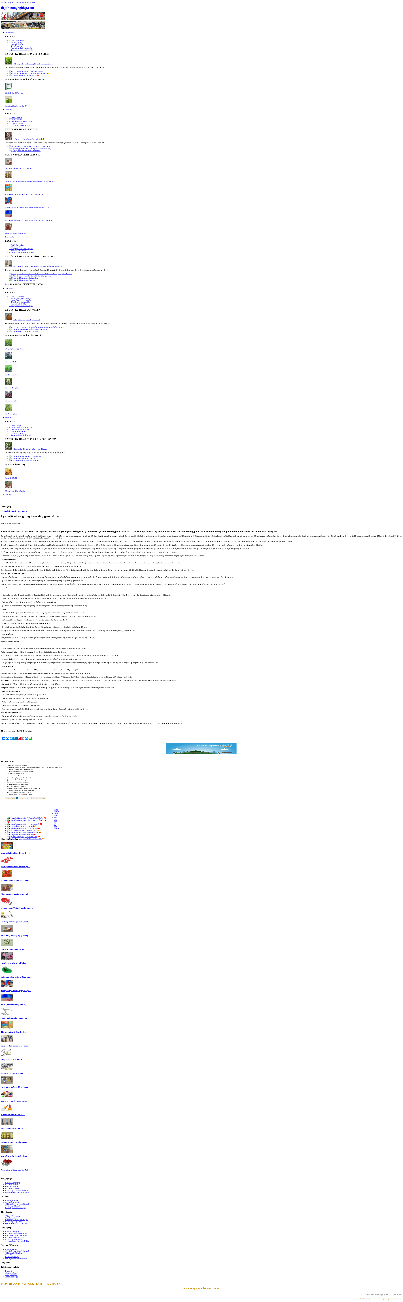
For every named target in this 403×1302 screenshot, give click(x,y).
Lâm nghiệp (9, 288)
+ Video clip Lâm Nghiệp (17, 304)
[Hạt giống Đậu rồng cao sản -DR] (8, 102)
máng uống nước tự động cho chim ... (17, 908)
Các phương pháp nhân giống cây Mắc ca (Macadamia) (20, 790)
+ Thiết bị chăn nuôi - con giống (20, 125)
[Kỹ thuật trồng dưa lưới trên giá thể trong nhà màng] (8, 449)
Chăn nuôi (8, 109)
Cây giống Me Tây (11, 362)
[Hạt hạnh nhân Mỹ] (8, 474)
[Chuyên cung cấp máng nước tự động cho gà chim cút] (23, 20)
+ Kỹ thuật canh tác (15, 42)
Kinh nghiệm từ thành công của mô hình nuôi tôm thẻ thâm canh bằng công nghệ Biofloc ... (41, 274)
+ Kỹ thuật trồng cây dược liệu (19, 302)
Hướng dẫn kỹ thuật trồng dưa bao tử (24, 75)
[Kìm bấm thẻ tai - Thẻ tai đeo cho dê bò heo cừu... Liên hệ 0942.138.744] (23, 29)
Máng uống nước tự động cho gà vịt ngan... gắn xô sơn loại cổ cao (27, 207)
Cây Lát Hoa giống (11, 375)
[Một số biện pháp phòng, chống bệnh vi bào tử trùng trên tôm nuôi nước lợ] (8, 266)
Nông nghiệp (9, 32)
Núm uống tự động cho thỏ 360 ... (15, 1170)
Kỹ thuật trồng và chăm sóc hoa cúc (23, 458)
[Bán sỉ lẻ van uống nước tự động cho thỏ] (7, 945)
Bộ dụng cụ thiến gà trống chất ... (15, 922)
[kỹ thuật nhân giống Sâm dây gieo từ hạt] (8, 320)
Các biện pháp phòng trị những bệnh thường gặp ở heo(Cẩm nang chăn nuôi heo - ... (25, 837)
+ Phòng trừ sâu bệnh (16, 44)
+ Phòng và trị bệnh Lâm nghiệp (20, 300)
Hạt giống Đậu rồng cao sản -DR (16, 106)
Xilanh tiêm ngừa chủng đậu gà (15, 233)
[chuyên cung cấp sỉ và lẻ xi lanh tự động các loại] (7, 959)
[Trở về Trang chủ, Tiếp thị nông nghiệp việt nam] (18, 2)
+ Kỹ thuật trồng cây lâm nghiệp (20, 298)
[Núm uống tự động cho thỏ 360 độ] (7, 1166)
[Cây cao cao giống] (8, 397)
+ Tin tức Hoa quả (15, 426)
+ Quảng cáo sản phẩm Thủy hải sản (21, 252)
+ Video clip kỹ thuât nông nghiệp (20, 48)
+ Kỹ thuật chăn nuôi (16, 119)
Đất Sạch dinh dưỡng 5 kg (14, 93)
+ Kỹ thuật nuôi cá (15, 247)
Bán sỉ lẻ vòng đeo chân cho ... (14, 1101)
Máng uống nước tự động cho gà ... (16, 991)
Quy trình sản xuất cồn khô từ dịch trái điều (17, 784)
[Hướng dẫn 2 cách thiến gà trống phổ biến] (8, 139)
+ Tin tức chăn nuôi (15, 118)
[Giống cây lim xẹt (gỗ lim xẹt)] (8, 345)
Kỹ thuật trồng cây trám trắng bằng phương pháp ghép (20, 771)
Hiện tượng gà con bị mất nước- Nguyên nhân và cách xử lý (31, 149)
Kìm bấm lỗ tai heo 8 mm (12, 1073)
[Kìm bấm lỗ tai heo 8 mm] (7, 1069)
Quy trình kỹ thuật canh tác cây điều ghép (17, 780)
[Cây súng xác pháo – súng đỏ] (8, 487)
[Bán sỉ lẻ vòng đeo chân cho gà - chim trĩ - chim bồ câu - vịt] (7, 1097)
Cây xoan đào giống (11, 388)
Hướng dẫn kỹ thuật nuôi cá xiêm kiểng (24, 278)
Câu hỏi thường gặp (11, 1277)
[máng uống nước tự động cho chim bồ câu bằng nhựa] (7, 904)
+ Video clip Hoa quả (16, 433)
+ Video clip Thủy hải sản (17, 251)
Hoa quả (8, 417)
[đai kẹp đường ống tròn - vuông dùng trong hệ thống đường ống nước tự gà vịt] (8, 178)
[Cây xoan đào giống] (8, 384)
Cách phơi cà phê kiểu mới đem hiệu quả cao (18, 782)
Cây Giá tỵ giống (10, 414)
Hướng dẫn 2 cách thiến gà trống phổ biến (27, 139)
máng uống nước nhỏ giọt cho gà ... (16, 880)
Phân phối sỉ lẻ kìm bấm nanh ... (15, 1018)
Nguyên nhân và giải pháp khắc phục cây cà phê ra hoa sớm (21, 778)
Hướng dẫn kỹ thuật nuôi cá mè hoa (23, 280)
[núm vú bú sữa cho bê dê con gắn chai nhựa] (7, 1110)
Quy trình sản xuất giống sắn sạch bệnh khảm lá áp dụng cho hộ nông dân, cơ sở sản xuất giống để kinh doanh (34, 767)
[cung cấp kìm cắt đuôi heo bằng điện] (7, 1042)
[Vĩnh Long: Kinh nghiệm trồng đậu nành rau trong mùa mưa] (8, 64)
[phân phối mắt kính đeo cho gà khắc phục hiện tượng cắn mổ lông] (7, 862)
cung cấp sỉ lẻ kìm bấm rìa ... (13, 1059)
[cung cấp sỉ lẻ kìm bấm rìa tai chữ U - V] (7, 1055)
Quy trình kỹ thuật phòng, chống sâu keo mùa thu (27, 71)
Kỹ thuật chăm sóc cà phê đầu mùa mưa (24, 331)
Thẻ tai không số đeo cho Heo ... (15, 1032)
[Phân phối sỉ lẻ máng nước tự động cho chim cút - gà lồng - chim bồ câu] (8, 217)
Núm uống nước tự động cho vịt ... (16, 935)
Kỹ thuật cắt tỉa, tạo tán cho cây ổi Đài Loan (26, 456)
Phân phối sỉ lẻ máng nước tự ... (14, 1004)
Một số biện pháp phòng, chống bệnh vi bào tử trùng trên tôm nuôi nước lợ (37, 266)
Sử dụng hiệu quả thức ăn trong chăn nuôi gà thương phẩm (30, 146)
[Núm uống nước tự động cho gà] (7, 1083)
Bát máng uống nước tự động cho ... (16, 977)
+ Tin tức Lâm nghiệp (16, 296)
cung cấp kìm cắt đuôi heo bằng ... (16, 1046)
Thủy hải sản (9, 237)
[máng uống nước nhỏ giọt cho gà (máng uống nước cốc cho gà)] (7, 876)
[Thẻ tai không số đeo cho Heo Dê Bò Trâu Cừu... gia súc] (8, 191)
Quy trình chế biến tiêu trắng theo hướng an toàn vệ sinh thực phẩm (23, 788)
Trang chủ (8, 1271)
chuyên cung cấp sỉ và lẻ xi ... (13, 963)
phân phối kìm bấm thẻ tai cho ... (15, 853)
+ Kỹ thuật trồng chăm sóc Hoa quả (21, 427)
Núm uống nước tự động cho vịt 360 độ (18, 168)
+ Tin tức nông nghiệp (16, 40)
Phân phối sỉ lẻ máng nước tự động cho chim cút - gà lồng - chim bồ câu (29, 220)
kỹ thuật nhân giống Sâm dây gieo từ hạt (26, 320)
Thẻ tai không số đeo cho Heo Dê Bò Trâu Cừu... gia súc (24, 194)
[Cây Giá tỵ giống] (8, 410)
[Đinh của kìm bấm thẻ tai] (7, 1124)
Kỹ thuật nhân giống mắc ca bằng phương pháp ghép (29, 329)
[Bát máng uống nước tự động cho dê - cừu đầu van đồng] (7, 973)
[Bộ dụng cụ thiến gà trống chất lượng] (7, 918)
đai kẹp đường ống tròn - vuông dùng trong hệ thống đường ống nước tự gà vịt (31, 181)
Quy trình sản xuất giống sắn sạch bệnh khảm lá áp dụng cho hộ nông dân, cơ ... (38, 327)
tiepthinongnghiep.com (17, 8)
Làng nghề (8, 495)
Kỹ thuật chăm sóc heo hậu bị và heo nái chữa (24, 830)
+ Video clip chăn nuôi (16, 123)
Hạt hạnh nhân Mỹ (11, 478)
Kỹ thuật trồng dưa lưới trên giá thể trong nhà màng (30, 449)
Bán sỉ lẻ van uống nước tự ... (13, 949)
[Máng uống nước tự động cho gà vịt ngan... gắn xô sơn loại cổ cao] (8, 204)
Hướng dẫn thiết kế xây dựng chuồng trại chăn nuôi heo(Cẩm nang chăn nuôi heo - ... (25, 821)
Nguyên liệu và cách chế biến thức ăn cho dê (24, 828)
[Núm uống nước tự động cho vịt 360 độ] (8, 165)
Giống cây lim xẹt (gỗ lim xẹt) (15, 349)
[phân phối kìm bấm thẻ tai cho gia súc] (7, 849)
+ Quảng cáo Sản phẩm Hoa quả (20, 435)
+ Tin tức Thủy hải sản (16, 245)
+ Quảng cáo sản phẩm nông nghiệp (21, 50)
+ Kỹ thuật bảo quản (16, 46)
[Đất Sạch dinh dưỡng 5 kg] (8, 89)
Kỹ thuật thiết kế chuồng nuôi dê (20, 824)
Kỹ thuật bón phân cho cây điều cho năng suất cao (19, 794)
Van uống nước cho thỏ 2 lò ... (14, 1156)
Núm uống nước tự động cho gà (14, 1087)
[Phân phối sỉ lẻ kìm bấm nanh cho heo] (7, 1014)
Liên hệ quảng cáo (11, 1275)
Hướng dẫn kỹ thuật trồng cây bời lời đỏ (17, 786)
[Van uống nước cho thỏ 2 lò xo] (7, 1152)
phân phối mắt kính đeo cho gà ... (15, 867)
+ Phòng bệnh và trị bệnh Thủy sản (21, 249)
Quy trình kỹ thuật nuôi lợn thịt (19, 826)
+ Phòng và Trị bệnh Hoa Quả (19, 429)
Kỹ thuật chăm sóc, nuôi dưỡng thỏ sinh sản (26, 151)
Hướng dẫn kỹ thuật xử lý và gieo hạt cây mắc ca (19, 792)
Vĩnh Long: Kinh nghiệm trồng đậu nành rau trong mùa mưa (33, 64)
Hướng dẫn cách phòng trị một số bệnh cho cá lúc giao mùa (31, 276)
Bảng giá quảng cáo (11, 1273)
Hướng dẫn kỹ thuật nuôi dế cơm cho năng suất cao (26, 840)
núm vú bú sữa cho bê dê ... (13, 1115)
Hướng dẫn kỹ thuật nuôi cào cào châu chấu (24, 818)
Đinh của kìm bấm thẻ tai (12, 1128)
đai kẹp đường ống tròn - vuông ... (16, 1142)
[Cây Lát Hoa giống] (8, 371)
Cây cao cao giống (11, 401)
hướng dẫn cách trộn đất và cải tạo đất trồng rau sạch (29, 73)
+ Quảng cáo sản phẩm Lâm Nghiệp (21, 306)
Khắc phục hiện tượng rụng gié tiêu (15, 773)
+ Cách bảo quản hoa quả (17, 431)
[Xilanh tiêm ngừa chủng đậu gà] (8, 230)
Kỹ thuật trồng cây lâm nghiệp (14, 511)
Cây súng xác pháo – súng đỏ (15, 491)
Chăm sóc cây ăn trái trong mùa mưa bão (25, 460)
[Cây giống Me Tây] (8, 358)
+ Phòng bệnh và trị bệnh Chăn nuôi (21, 121)
